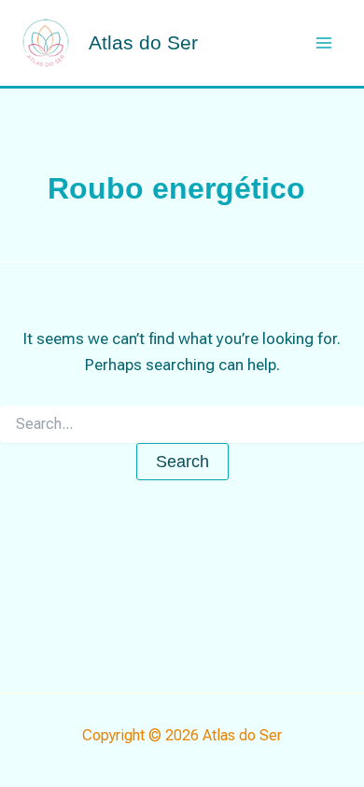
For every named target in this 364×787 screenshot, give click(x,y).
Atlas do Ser (143, 42)
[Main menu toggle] (324, 42)
